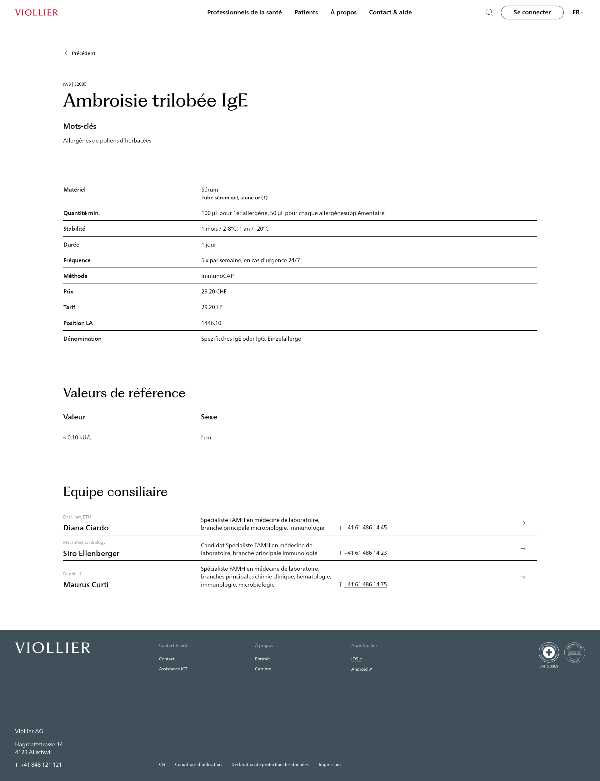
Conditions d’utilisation (198, 764)
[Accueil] (36, 12)
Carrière (263, 669)
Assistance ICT (173, 669)
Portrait (262, 659)
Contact (166, 659)
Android (359, 669)
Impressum (330, 764)
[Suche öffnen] (489, 12)
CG (162, 764)
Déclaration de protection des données (270, 764)
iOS (354, 659)
